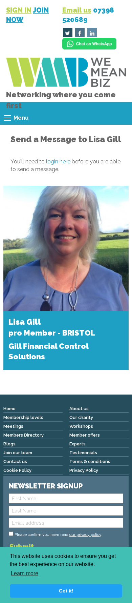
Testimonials (83, 452)
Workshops (81, 426)
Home (9, 408)
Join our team (17, 452)
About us (79, 408)
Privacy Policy (83, 470)
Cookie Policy (17, 470)
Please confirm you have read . (58, 534)
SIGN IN (18, 10)
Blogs (9, 443)
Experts (77, 443)
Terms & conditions (89, 461)
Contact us (15, 461)
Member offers (84, 435)
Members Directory (23, 435)
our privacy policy (85, 534)
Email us (76, 10)
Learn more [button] (24, 573)
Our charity (81, 417)
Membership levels (23, 417)
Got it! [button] (66, 591)
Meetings (13, 426)
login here (58, 161)
